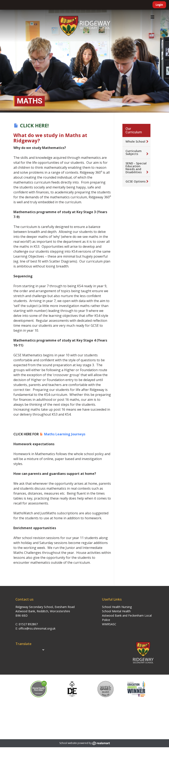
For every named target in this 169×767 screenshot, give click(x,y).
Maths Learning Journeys (64, 434)
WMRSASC (109, 624)
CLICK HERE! (34, 125)
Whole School (135, 141)
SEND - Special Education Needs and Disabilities (136, 167)
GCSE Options (136, 181)
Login (159, 5)
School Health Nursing (117, 607)
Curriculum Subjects (134, 152)
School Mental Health (116, 611)
